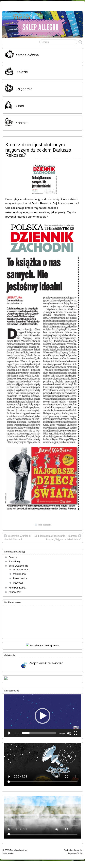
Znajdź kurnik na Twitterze (46, 663)
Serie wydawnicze (18, 565)
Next (78, 24)
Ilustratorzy (14, 561)
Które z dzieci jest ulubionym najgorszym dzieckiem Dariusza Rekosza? (38, 150)
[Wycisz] (69, 733)
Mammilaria (19, 574)
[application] (42, 715)
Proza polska (20, 578)
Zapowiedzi (15, 592)
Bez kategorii (44, 525)
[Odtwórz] (9, 733)
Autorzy (13, 557)
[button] (42, 716)
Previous (7, 24)
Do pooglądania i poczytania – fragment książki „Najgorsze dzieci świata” (57, 538)
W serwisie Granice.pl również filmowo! (17, 538)
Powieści (18, 582)
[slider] (39, 733)
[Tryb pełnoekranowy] (75, 733)
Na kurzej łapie (21, 569)
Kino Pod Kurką (17, 587)
